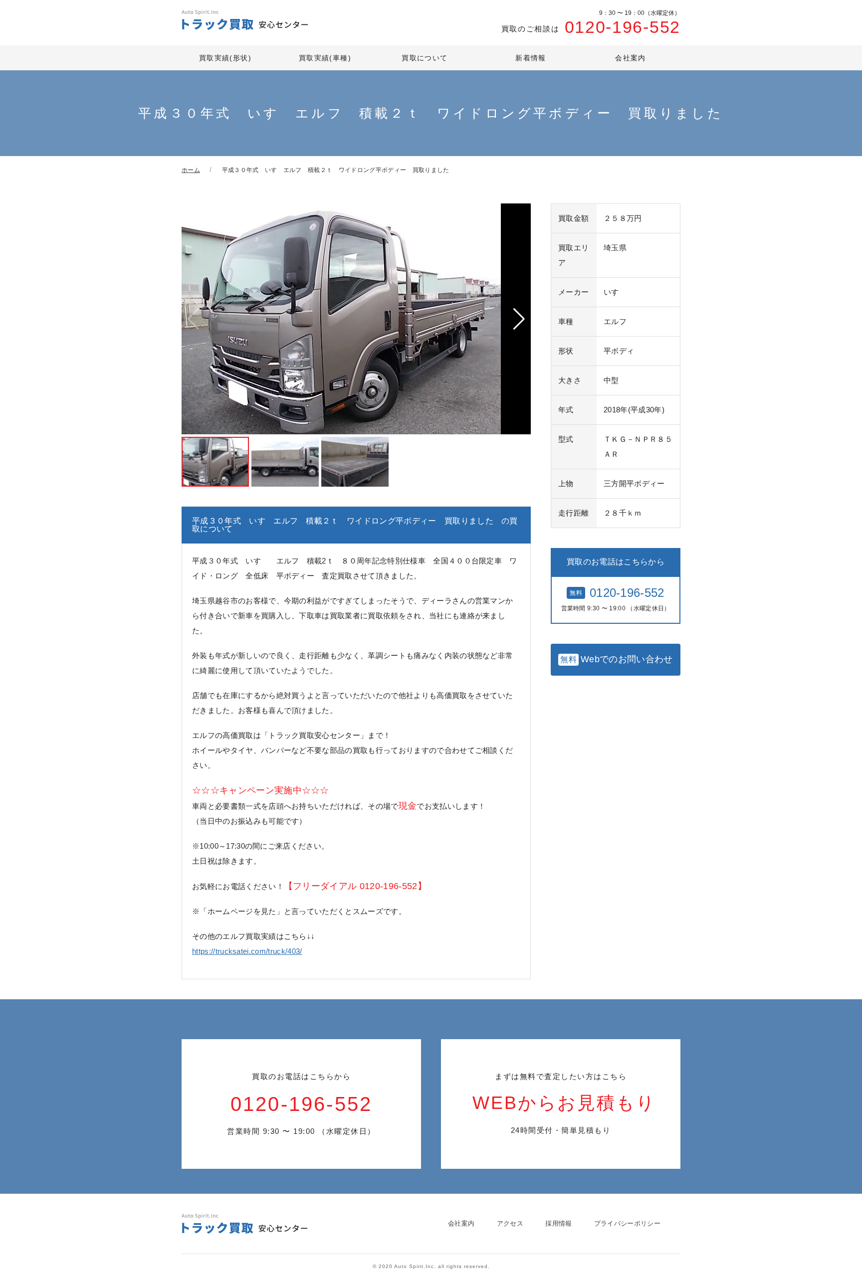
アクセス (510, 1223)
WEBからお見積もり (564, 1103)
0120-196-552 (590, 23)
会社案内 (630, 58)
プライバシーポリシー (627, 1223)
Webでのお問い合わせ (616, 659)
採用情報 (558, 1223)
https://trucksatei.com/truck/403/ (247, 951)
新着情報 (530, 58)
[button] (519, 319)
